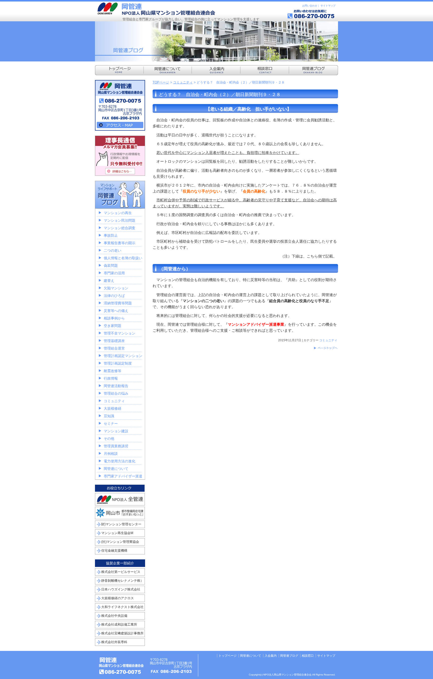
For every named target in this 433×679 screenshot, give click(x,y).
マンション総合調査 (119, 228)
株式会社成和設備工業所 (119, 624)
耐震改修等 (112, 371)
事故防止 (111, 235)
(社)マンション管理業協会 (120, 542)
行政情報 (111, 378)
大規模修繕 (112, 408)
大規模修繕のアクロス (117, 598)
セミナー (111, 423)
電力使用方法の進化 (119, 461)
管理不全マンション (119, 333)
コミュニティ (183, 82)
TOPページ (161, 82)
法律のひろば (114, 296)
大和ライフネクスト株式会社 (122, 607)
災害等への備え (116, 311)
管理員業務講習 (116, 446)
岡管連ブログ (289, 655)
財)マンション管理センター (121, 524)
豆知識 (109, 416)
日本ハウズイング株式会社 (120, 589)
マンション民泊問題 (119, 220)
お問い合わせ (309, 5)
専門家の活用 (114, 273)
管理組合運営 (114, 348)
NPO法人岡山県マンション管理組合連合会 (156, 9)
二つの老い (112, 250)
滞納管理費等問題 (118, 303)
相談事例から (114, 318)
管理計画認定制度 (118, 363)
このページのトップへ (325, 348)
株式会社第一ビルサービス (120, 572)
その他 (109, 439)
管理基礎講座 (114, 341)
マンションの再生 (118, 213)
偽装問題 (111, 266)
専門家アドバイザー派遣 (123, 476)
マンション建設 (116, 431)
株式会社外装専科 (114, 642)
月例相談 (111, 454)
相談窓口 (308, 655)
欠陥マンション (116, 288)
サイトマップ (328, 5)
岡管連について (116, 469)
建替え (109, 281)
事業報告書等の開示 (119, 243)
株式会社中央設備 (114, 616)
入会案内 (271, 655)
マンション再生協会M (117, 533)
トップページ (228, 655)
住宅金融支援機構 (114, 550)
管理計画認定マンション (123, 356)
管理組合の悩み (116, 393)
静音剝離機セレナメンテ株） (122, 580)
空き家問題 (112, 326)
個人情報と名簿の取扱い (123, 258)
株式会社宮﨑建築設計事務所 (122, 633)
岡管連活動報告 (116, 386)
